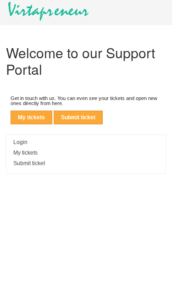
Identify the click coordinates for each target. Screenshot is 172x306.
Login (20, 142)
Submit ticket (78, 117)
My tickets (31, 117)
